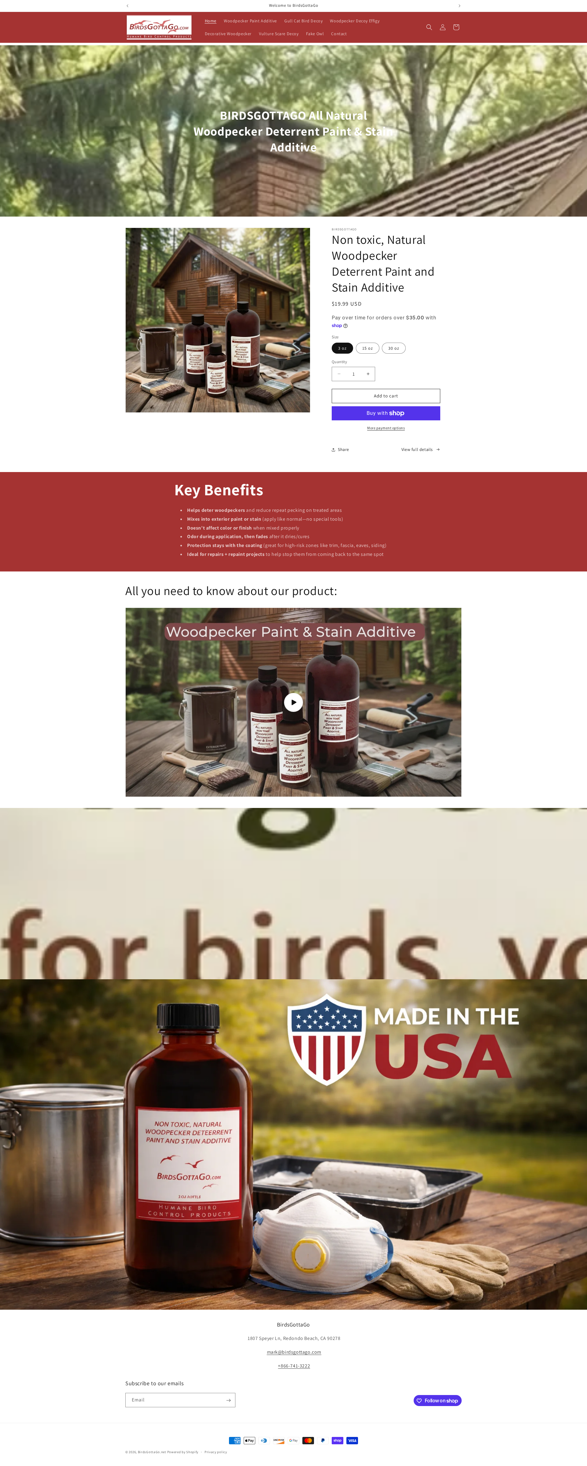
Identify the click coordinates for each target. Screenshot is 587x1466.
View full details (417, 449)
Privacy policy (216, 1451)
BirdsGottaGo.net (152, 1452)
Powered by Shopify (183, 1452)
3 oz (342, 348)
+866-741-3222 (294, 1366)
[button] (429, 27)
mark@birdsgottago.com (294, 1352)
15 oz (367, 348)
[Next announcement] (459, 6)
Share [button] (343, 449)
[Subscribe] (228, 1400)
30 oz (393, 348)
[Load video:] (293, 702)
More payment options (386, 428)
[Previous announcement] (127, 6)
